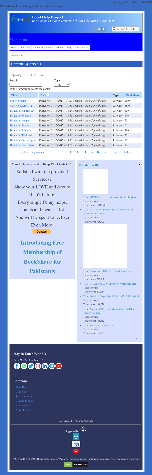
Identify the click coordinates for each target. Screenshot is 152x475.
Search (14, 80)
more (137, 338)
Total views (132, 95)
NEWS (59, 47)
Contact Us (21, 391)
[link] (76, 39)
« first (25, 152)
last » (127, 152)
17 (105, 152)
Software (25, 47)
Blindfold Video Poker (22, 145)
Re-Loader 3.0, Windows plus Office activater (113, 283)
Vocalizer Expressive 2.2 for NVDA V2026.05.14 (114, 296)
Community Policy (24, 400)
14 (84, 152)
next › (117, 152)
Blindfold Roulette (20, 115)
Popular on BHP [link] (90, 165)
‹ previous (38, 152)
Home (14, 47)
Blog (69, 47)
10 (57, 152)
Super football (18, 100)
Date (43, 95)
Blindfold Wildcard (21, 135)
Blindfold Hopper (20, 120)
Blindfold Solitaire (20, 130)
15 (91, 152)
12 (71, 152)
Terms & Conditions (25, 396)
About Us (20, 387)
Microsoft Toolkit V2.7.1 (102, 325)
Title (14, 95)
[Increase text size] (104, 31)
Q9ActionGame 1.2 (21, 105)
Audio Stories (82, 47)
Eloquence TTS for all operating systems (110, 271)
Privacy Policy (22, 405)
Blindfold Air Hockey (22, 110)
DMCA (68, 464)
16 (98, 152)
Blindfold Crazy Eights (23, 140)
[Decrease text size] (95, 31)
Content (15, 55)
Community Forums (43, 47)
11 (64, 152)
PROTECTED (80, 464)
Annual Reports (23, 409)
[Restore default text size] (99, 31)
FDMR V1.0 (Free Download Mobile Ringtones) (114, 197)
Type (57, 80)
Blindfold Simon (19, 125)
